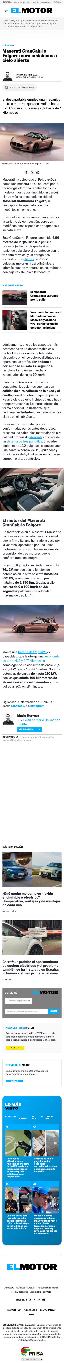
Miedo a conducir (22, 2)
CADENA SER (49, 1117)
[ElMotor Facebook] (26, 1300)
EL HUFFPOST (23, 1117)
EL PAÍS (34, 1117)
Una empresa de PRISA (32, 1351)
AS (42, 1116)
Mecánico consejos (42, 2)
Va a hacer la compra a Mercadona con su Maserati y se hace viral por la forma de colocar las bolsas (45, 319)
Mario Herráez (28, 75)
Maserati (35, 437)
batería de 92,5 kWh (32, 652)
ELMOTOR (10, 1116)
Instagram (37, 706)
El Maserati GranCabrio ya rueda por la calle (44, 295)
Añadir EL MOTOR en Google (22, 87)
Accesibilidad (35, 1292)
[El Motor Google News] (43, 1300)
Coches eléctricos (29, 737)
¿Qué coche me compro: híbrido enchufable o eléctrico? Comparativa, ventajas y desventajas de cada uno (31, 899)
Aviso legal (9, 1288)
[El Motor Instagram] (35, 1300)
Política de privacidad (25, 1288)
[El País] (11, 1310)
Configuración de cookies (47, 1288)
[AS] (19, 1310)
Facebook (17, 706)
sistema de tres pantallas (24, 441)
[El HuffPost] (48, 1310)
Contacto (47, 1292)
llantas (29, 259)
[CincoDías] (30, 1310)
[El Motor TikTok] (39, 1300)
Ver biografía (26, 729)
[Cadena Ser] (31, 1315)
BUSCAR (14, 1081)
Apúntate (15, 1048)
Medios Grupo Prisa (32, 1359)
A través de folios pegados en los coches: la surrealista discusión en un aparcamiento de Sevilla (45, 1165)
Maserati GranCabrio (12, 740)
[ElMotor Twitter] (30, 1300)
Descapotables (46, 737)
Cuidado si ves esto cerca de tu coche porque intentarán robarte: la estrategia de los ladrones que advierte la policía (18, 1222)
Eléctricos (8, 45)
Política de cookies (19, 1292)
